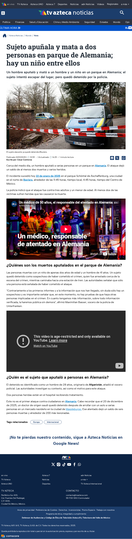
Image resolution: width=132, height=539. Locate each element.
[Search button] (122, 13)
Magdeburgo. (74, 409)
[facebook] (74, 465)
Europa (36, 422)
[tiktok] (64, 465)
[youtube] (69, 465)
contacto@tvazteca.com (77, 495)
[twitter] (53, 465)
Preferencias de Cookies (46, 510)
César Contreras (24, 160)
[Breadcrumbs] (6, 35)
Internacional (53, 422)
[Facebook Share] (112, 158)
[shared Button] (124, 158)
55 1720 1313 (71, 498)
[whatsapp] (79, 465)
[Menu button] (10, 13)
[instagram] (59, 465)
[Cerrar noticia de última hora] (130, 28)
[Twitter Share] (117, 158)
